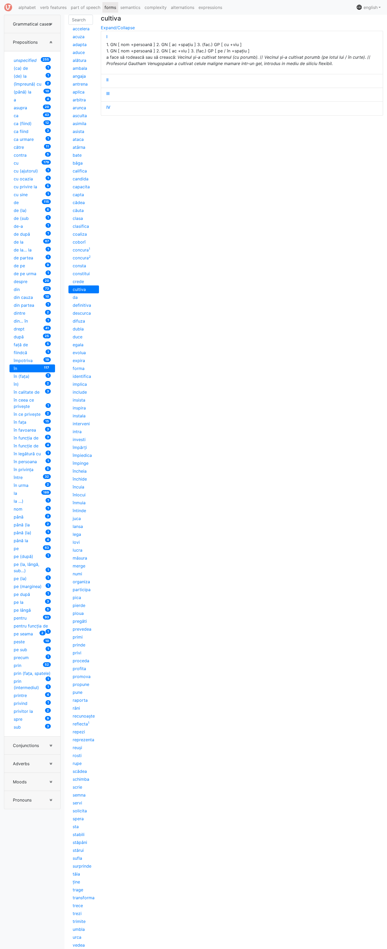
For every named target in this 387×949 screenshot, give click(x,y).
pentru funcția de (31, 626)
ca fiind (31, 131)
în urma (31, 485)
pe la (31, 602)
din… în (31, 321)
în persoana (31, 461)
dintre (31, 313)
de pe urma (31, 273)
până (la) (31, 532)
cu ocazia (31, 178)
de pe (31, 265)
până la (31, 540)
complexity (156, 7)
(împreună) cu (31, 84)
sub (31, 727)
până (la (31, 524)
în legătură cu (31, 453)
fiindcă (31, 352)
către (31, 147)
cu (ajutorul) (31, 171)
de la (31, 242)
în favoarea (31, 430)
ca (31, 115)
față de (31, 344)
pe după (31, 594)
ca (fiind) (31, 123)
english (370, 7)
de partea (31, 257)
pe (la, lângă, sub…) (31, 567)
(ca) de (31, 68)
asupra (31, 107)
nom (31, 509)
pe (31, 548)
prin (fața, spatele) (32, 674)
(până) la (31, 92)
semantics (130, 7)
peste (31, 641)
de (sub (31, 218)
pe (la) (31, 578)
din (31, 289)
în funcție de (31, 445)
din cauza (31, 297)
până (31, 517)
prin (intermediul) (31, 684)
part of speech (85, 7)
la (31, 493)
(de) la (31, 76)
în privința (31, 469)
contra (31, 155)
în (31, 368)
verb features (53, 7)
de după (31, 234)
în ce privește (31, 414)
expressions (210, 7)
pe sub (31, 649)
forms (110, 7)
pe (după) (31, 556)
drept (31, 329)
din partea (31, 305)
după (31, 336)
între (31, 477)
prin (31, 665)
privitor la (31, 711)
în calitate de (31, 392)
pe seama (28, 633)
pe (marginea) (31, 586)
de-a (31, 226)
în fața (31, 422)
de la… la (31, 250)
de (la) (31, 210)
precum (31, 657)
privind (31, 703)
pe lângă (31, 610)
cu (31, 163)
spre (31, 719)
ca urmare (31, 139)
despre (31, 281)
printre (31, 695)
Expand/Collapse (118, 27)
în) (31, 384)
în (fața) (31, 376)
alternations (182, 7)
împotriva (31, 360)
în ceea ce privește (31, 403)
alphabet (28, 7)
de (31, 202)
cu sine (31, 194)
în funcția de (31, 438)
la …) (31, 501)
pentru (31, 618)
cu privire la (31, 186)
